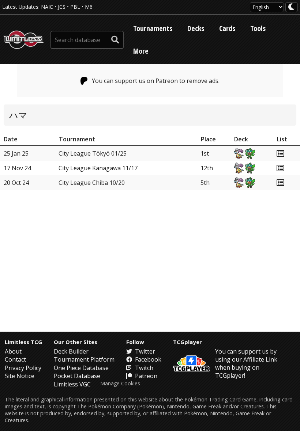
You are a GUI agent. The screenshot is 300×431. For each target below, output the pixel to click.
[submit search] (115, 39)
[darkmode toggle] (291, 7)
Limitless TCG (23, 342)
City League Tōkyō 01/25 (93, 153)
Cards (227, 28)
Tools (258, 28)
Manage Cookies (120, 383)
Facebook (147, 359)
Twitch (143, 368)
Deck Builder (71, 351)
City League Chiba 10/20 (92, 183)
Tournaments (152, 28)
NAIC (47, 6)
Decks (195, 28)
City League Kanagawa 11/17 (98, 168)
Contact (15, 359)
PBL (75, 6)
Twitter (144, 351)
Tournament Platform (84, 359)
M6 (89, 6)
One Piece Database (81, 368)
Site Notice (19, 376)
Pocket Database (77, 376)
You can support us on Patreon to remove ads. (156, 81)
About (13, 351)
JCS (61, 6)
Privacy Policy (23, 368)
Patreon (145, 376)
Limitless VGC (72, 384)
